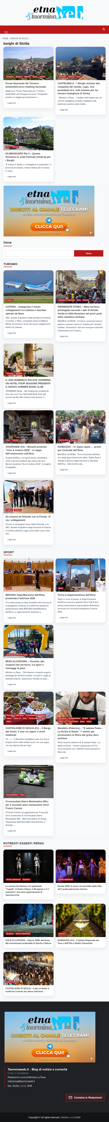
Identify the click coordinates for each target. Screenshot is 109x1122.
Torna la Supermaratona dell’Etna (76, 595)
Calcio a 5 (17, 718)
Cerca (7, 242)
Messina (19, 77)
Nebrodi (27, 77)
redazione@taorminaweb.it (21, 1081)
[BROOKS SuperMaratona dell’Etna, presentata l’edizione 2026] (29, 575)
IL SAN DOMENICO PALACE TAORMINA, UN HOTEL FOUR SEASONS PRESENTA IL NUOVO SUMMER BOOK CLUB (28, 383)
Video (9, 721)
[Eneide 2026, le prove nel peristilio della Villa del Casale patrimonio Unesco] (81, 866)
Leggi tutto (12, 104)
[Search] (104, 29)
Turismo (15, 147)
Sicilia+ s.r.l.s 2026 (71, 1117)
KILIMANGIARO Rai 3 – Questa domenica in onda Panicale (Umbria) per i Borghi (28, 157)
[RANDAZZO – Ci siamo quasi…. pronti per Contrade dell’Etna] (81, 426)
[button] (6, 29)
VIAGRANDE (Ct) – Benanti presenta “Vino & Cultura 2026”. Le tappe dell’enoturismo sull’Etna (26, 450)
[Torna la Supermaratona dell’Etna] (81, 575)
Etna (78, 77)
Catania (9, 510)
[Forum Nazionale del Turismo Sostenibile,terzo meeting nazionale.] (28, 63)
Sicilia (35, 77)
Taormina (10, 373)
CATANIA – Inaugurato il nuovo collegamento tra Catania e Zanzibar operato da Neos (26, 310)
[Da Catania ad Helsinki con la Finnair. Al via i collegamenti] (29, 496)
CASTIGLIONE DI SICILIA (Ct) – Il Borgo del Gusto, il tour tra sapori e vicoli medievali (28, 731)
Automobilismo (32, 715)
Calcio (9, 718)
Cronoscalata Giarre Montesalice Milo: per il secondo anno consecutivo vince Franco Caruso (27, 805)
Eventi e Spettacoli (13, 879)
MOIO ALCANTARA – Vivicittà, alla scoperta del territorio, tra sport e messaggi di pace (25, 665)
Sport (9, 588)
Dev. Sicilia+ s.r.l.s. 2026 (20, 1085)
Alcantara (9, 77)
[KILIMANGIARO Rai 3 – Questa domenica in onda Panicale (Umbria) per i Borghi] (28, 133)
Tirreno (42, 77)
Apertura (71, 77)
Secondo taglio (21, 655)
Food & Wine (63, 440)
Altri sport (20, 715)
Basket (42, 715)
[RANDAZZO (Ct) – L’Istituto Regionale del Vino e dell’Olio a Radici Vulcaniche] (81, 920)
